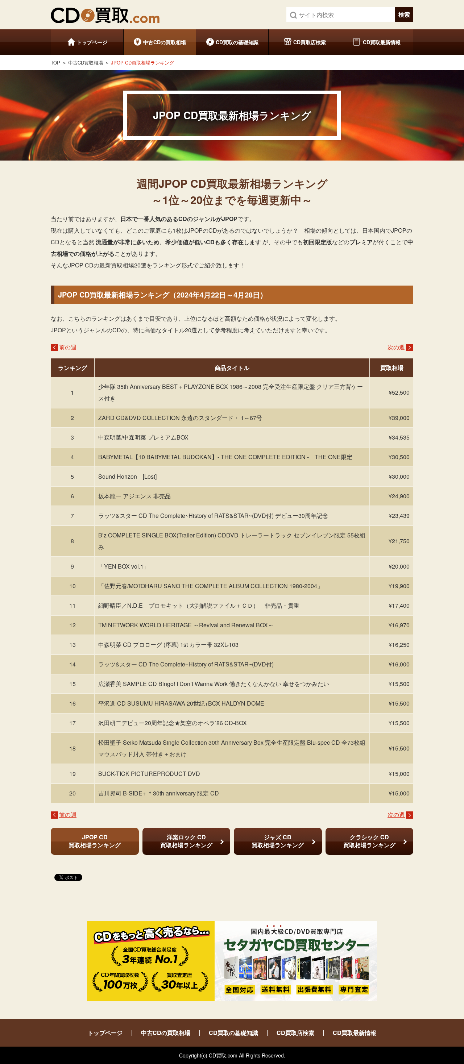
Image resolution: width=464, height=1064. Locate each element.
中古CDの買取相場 (164, 42)
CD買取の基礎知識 (237, 42)
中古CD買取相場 (85, 62)
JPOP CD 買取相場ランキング (95, 841)
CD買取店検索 (309, 42)
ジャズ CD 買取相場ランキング (278, 841)
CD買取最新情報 (382, 42)
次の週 (396, 347)
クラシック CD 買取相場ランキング (369, 841)
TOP (55, 62)
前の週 (67, 347)
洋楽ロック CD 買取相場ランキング (186, 841)
